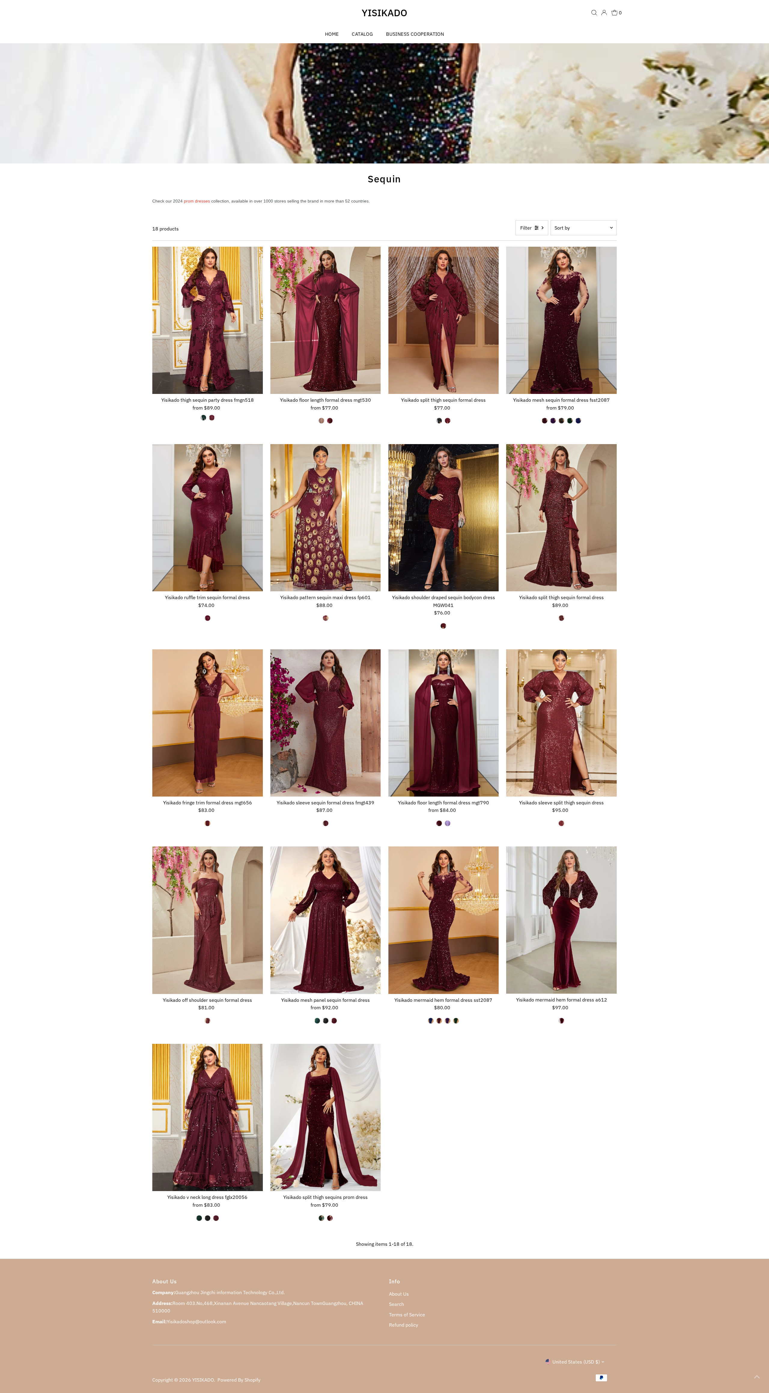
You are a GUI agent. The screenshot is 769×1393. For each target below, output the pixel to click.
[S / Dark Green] (456, 1021)
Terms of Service (407, 1315)
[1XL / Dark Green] (203, 418)
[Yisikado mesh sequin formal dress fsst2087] (561, 320)
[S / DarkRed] (330, 421)
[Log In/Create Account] (604, 12)
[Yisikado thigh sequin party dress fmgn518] (207, 320)
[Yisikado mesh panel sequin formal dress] (325, 920)
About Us (399, 1294)
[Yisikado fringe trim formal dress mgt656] (207, 723)
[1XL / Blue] (578, 421)
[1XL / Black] (561, 421)
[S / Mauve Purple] (448, 823)
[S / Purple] (448, 1021)
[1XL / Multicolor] (439, 421)
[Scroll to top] (757, 1376)
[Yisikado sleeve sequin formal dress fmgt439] (325, 723)
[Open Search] (594, 12)
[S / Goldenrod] (321, 421)
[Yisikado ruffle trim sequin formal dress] (207, 517)
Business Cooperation (415, 34)
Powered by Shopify (238, 1380)
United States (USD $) (576, 1362)
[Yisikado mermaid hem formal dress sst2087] (443, 920)
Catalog (362, 34)
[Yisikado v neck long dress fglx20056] (207, 1117)
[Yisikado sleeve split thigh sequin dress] (561, 723)
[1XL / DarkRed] (212, 418)
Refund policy (403, 1325)
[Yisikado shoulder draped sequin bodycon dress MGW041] (443, 517)
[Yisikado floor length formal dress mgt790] (443, 723)
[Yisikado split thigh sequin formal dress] (443, 320)
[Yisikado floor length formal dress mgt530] (325, 320)
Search (396, 1304)
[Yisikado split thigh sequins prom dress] (325, 1117)
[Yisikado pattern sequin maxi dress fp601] (325, 517)
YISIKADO (384, 12)
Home (332, 34)
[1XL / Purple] (553, 421)
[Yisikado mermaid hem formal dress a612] (561, 920)
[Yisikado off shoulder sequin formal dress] (207, 920)
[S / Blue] (431, 1021)
